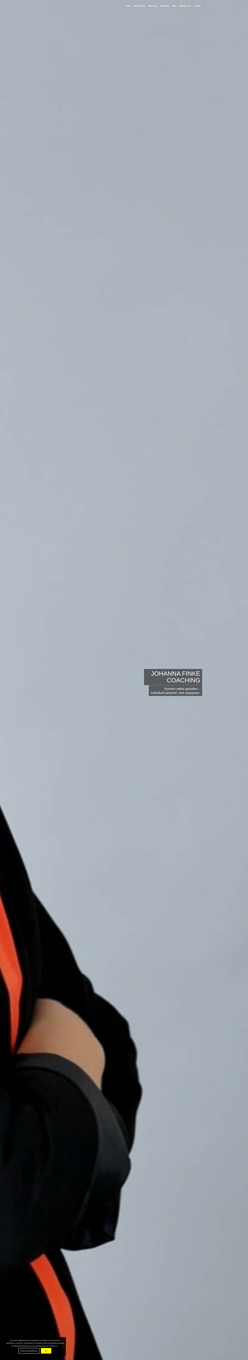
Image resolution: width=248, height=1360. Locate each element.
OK (46, 1351)
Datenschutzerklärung (28, 1351)
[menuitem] (128, 6)
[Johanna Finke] (59, 6)
